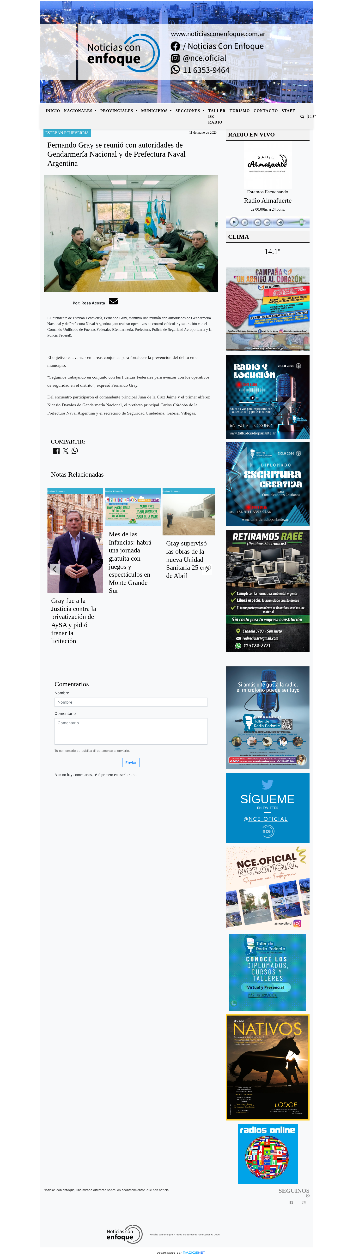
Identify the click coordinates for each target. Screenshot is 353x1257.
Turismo (240, 111)
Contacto (266, 111)
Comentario (65, 713)
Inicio (53, 111)
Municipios (155, 111)
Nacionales (79, 111)
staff (288, 111)
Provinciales (117, 111)
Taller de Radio (217, 116)
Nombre (62, 692)
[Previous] (55, 569)
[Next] (207, 569)
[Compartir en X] (65, 452)
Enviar (131, 762)
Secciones (188, 111)
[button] (302, 116)
